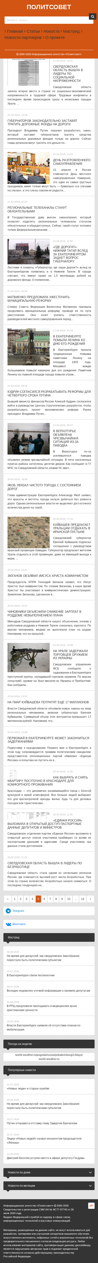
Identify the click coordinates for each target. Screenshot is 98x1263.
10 (68, 899)
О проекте (54, 37)
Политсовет (49, 7)
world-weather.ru (49, 1059)
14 (82, 899)
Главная (14, 31)
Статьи (33, 31)
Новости (50, 31)
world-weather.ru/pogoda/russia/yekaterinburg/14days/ (49, 1055)
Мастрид (71, 31)
